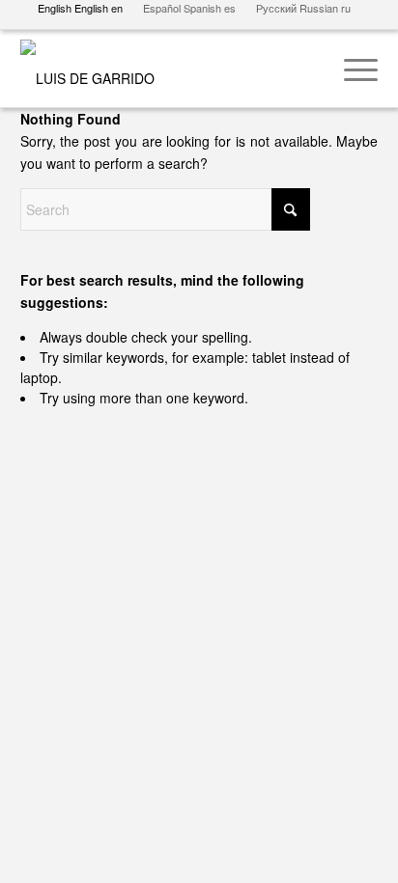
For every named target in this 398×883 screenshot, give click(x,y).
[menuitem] (351, 68)
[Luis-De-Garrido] (163, 68)
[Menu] (351, 68)
